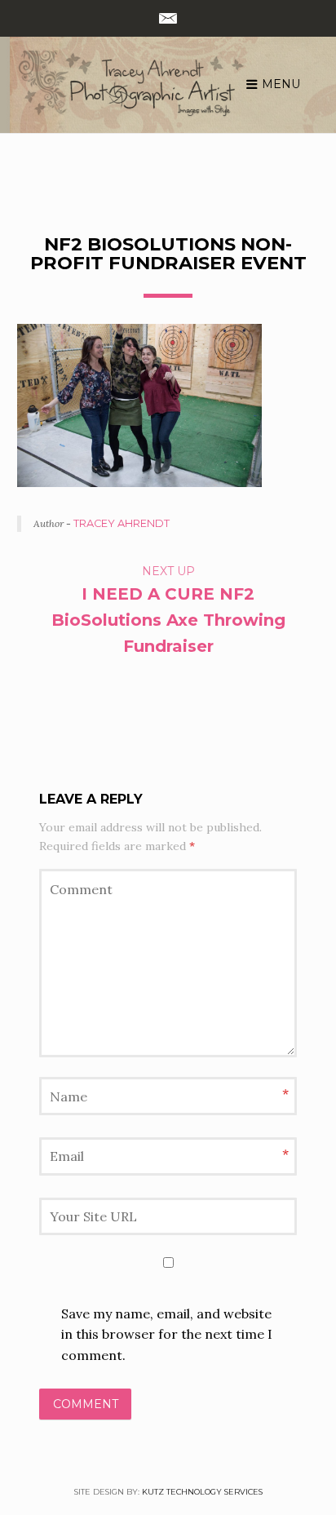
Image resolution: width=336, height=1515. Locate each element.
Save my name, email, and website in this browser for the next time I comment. (166, 1334)
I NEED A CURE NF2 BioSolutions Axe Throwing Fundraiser (168, 620)
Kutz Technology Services (202, 1491)
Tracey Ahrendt (121, 523)
